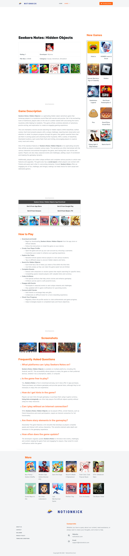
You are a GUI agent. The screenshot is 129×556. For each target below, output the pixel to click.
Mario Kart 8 (106, 144)
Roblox (106, 78)
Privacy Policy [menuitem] (20, 535)
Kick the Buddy (84, 496)
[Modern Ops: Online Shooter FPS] (44, 466)
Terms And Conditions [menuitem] (22, 538)
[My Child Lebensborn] (44, 488)
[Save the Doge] (57, 466)
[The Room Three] (98, 488)
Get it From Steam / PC (65, 211)
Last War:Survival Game (56, 499)
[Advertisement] (64, 20)
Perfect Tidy (70, 496)
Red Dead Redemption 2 (106, 101)
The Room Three (98, 496)
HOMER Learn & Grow (106, 57)
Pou (93, 122)
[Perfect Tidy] (71, 488)
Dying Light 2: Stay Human (93, 145)
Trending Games (107, 3)
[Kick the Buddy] (84, 488)
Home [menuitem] (60, 3)
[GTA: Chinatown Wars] (98, 466)
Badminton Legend (93, 101)
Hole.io (93, 56)
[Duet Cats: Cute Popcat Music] (84, 466)
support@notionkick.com (80, 542)
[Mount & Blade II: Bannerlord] (71, 466)
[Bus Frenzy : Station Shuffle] (30, 466)
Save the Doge (57, 474)
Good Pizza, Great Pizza (106, 123)
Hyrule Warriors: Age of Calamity (93, 79)
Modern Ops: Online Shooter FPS (43, 477)
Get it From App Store (34, 206)
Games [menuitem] (66, 3)
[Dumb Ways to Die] (30, 488)
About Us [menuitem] (19, 527)
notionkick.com (77, 536)
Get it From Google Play (65, 206)
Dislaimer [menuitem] (19, 532)
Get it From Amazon (34, 211)
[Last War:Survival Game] (57, 488)
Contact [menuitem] (19, 529)
